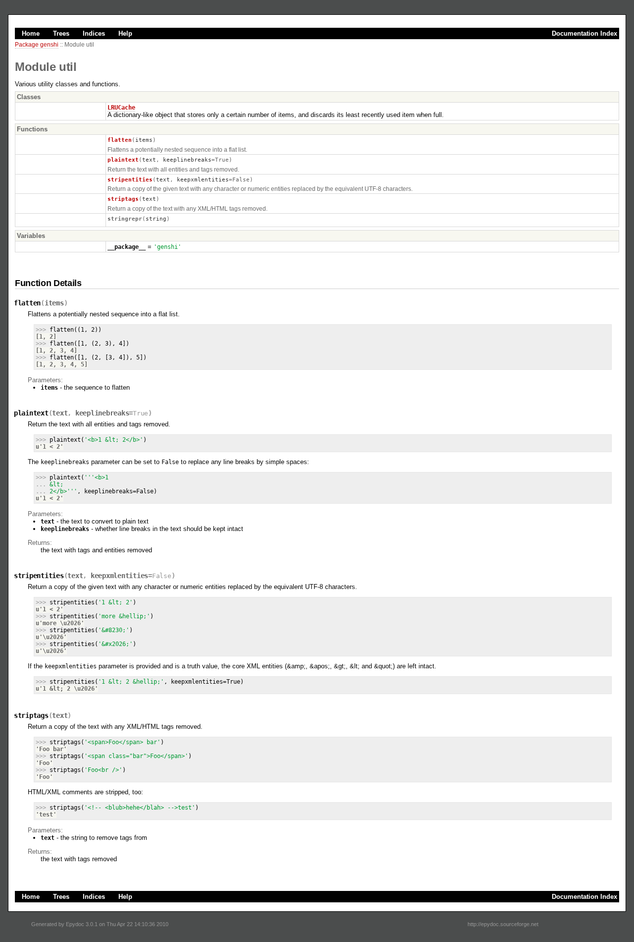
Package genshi (36, 44)
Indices (94, 33)
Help (125, 33)
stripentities (130, 179)
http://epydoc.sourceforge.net (503, 924)
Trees (61, 33)
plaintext (123, 159)
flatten (119, 139)
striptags (123, 198)
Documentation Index (584, 33)
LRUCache (121, 107)
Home (31, 33)
